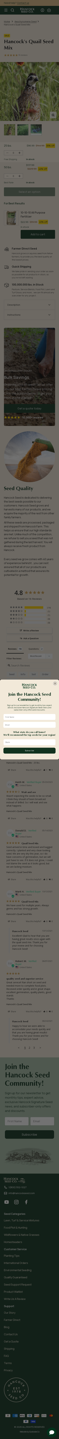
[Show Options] (54, 742)
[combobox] (29, 742)
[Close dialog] (55, 683)
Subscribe (29, 750)
